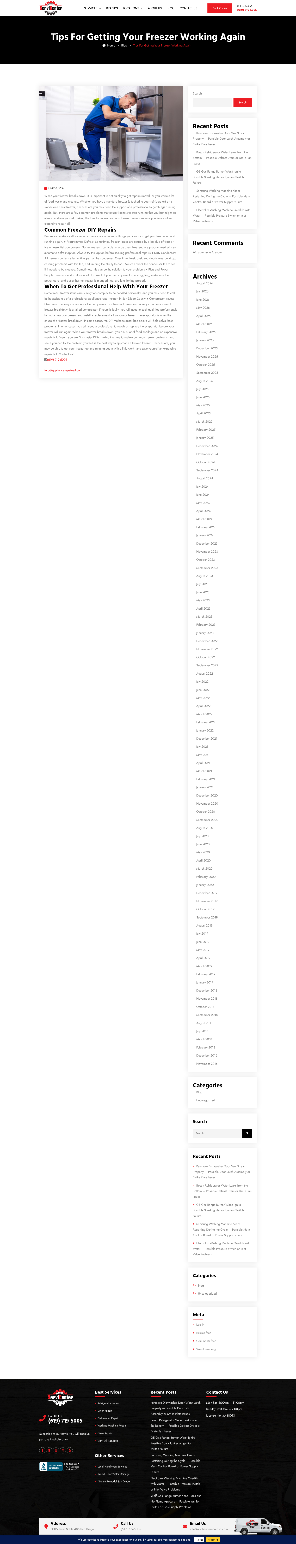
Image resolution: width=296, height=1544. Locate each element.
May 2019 (202, 950)
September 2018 (207, 1015)
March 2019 (204, 966)
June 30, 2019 (56, 188)
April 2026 (203, 316)
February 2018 (205, 1047)
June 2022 (202, 690)
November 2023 (207, 551)
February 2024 (206, 527)
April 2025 (203, 413)
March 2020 (204, 868)
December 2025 (207, 348)
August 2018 (204, 1023)
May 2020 (203, 852)
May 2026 (203, 307)
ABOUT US (155, 8)
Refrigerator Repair (108, 1403)
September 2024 (207, 470)
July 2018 (202, 1031)
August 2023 (204, 576)
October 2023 (205, 559)
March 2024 (204, 519)
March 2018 (204, 1039)
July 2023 (202, 584)
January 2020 (205, 885)
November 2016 (207, 1064)
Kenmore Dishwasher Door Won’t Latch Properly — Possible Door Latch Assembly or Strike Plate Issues (221, 138)
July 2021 (202, 746)
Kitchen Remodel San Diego (113, 1481)
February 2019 (205, 974)
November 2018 (207, 998)
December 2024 (207, 446)
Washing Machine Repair (111, 1426)
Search (197, 93)
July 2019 (202, 933)
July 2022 (202, 681)
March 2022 (204, 714)
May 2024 (203, 503)
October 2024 (205, 462)
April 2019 (203, 958)
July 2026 (202, 291)
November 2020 (207, 803)
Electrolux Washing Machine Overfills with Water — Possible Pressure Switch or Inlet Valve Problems (221, 215)
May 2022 (203, 698)
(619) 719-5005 (57, 359)
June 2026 (202, 299)
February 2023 (205, 624)
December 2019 (206, 893)
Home (111, 45)
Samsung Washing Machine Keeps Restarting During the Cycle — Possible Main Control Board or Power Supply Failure (221, 196)
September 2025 (207, 372)
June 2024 (203, 494)
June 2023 (202, 592)
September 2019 (207, 917)
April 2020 (203, 860)
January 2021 (204, 787)
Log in (200, 1324)
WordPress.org (206, 1349)
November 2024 (207, 454)
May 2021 (202, 755)
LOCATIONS (131, 8)
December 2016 (206, 1055)
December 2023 (207, 543)
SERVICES (90, 8)
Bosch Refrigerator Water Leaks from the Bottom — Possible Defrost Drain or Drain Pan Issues (222, 158)
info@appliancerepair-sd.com (63, 370)
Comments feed (206, 1341)
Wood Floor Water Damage (113, 1474)
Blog (124, 45)
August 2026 (204, 283)
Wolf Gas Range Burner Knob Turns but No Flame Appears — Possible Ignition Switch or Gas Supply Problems (176, 1501)
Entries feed (203, 1333)
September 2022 (207, 665)
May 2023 (203, 600)
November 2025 (207, 356)
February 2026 (205, 332)
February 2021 (205, 779)
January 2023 (205, 633)
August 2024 (204, 478)
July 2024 (202, 486)
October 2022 (205, 657)
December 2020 (207, 795)
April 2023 (203, 608)
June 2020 (203, 844)
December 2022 (207, 641)
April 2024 (203, 511)
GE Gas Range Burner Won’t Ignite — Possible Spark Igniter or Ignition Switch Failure (218, 177)
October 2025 (205, 364)
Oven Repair (104, 1433)
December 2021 (206, 738)
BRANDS (112, 8)
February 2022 (205, 722)
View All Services (107, 1441)
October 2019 (205, 909)
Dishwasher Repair (108, 1418)
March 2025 (204, 421)
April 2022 (203, 706)
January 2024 (205, 535)
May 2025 (203, 405)
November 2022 (207, 649)
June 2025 (202, 397)
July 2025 (202, 389)
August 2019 (204, 925)
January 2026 (205, 340)
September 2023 (207, 568)
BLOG (171, 8)
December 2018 (206, 990)
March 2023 (204, 616)
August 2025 (204, 381)
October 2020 (205, 811)
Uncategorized (205, 1100)
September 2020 (207, 820)
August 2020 (204, 828)
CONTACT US (188, 8)
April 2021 (203, 763)
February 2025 (205, 429)
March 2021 (204, 771)
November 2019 (207, 901)
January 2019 (204, 982)
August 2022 (204, 673)
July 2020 (202, 836)
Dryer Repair (104, 1411)
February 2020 (206, 877)
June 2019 (202, 942)
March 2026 (204, 324)
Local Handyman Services (112, 1467)
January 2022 (205, 730)
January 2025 (205, 437)
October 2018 (205, 1007)
